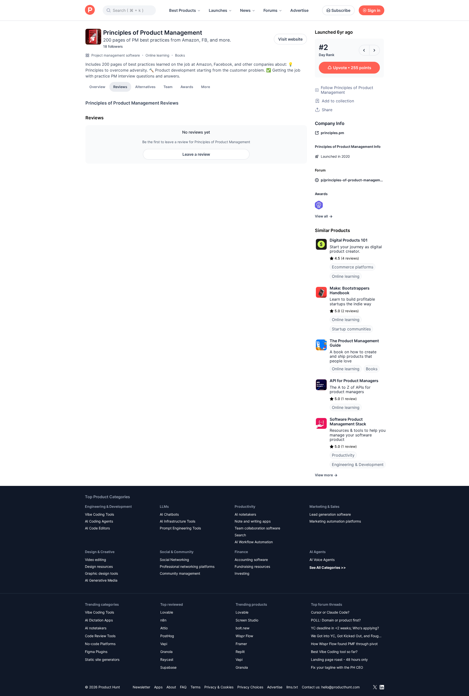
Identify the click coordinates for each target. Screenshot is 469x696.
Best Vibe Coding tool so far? (334, 652)
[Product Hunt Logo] (90, 10)
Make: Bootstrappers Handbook (350, 290)
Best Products (182, 10)
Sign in (374, 10)
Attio (164, 628)
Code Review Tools (100, 636)
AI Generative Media (101, 580)
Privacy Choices (250, 687)
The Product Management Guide (354, 343)
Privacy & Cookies (218, 687)
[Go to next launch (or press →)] (374, 50)
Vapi (163, 644)
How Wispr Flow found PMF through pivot (344, 644)
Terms (195, 687)
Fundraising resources (252, 566)
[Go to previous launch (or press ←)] (364, 50)
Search (240, 535)
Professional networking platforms (187, 566)
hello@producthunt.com (340, 687)
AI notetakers (245, 514)
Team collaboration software (257, 528)
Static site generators (102, 659)
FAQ (183, 687)
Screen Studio (247, 620)
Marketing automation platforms (335, 521)
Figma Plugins (96, 652)
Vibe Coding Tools (99, 514)
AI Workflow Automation (254, 542)
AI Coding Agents (99, 521)
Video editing (95, 559)
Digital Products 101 (349, 240)
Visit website (290, 39)
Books (180, 55)
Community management (180, 573)
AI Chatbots (169, 514)
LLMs (164, 506)
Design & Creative (99, 552)
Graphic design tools (101, 573)
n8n (163, 620)
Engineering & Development (358, 464)
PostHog (167, 636)
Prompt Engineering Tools (180, 528)
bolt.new (242, 628)
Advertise (299, 10)
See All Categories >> (327, 567)
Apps (158, 687)
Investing (242, 573)
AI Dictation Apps (99, 620)
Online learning (157, 55)
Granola (166, 652)
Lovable (166, 612)
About (171, 687)
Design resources (99, 566)
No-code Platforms (100, 644)
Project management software (115, 55)
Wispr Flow (244, 636)
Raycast (166, 659)
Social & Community (177, 552)
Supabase (168, 667)
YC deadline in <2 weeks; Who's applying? (345, 628)
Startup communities (351, 328)
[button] (205, 86)
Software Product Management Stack (348, 421)
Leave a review (196, 154)
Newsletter (141, 687)
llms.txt (292, 687)
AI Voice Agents (322, 559)
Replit (240, 652)
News (245, 10)
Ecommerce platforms (352, 266)
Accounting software (251, 559)
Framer (241, 644)
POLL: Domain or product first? (336, 620)
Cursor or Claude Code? (330, 612)
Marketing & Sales (324, 506)
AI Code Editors (97, 528)
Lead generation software (330, 514)
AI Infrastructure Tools (177, 521)
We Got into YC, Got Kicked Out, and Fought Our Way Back (346, 636)
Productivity (343, 455)
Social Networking (174, 559)
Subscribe (340, 10)
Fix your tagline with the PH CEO (337, 667)
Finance (241, 552)
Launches (218, 10)
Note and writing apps (253, 521)
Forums (270, 10)
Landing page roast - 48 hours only (339, 659)
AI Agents (317, 552)
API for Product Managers (354, 380)
